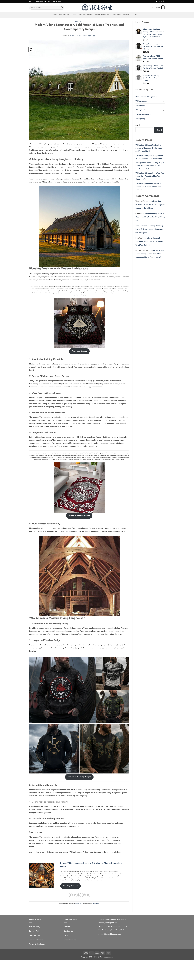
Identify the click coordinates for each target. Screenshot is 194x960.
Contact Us (68, 931)
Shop (55, 15)
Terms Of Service (36, 940)
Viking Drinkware (102, 15)
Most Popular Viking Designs (146, 97)
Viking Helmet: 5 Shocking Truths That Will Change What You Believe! (149, 241)
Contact (137, 15)
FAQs (66, 935)
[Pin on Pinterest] (84, 895)
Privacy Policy (34, 931)
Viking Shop (140, 119)
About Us (67, 927)
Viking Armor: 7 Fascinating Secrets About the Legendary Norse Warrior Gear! (149, 254)
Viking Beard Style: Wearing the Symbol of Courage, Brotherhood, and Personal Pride (148, 148)
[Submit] (62, 8)
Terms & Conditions (37, 944)
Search (137, 125)
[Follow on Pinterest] (163, 1)
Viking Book (116, 15)
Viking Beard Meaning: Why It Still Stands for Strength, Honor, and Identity (149, 187)
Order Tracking (70, 940)
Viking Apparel (64, 15)
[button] (158, 7)
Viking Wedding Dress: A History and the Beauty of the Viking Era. (150, 217)
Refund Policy (34, 927)
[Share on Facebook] (71, 895)
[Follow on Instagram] (159, 1)
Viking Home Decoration (83, 15)
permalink (96, 903)
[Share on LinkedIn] (88, 895)
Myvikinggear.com (89, 36)
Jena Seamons (141, 226)
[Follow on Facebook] (156, 1)
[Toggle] (163, 101)
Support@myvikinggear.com (110, 934)
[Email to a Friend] (79, 895)
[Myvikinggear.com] (97, 7)
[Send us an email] (161, 1)
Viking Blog (127, 15)
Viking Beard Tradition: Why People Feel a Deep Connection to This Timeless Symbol (149, 166)
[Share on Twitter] (75, 895)
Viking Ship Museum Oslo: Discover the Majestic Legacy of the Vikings (149, 204)
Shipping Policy (35, 935)
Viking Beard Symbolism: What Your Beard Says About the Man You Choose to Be (149, 176)
